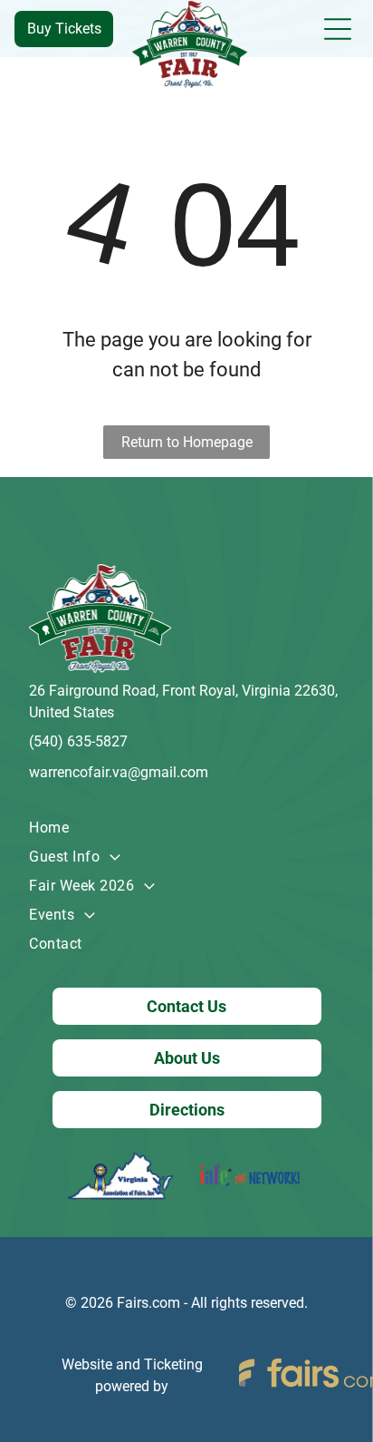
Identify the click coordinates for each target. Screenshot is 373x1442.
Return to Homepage (187, 442)
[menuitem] (186, 828)
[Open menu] (337, 29)
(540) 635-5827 (78, 741)
